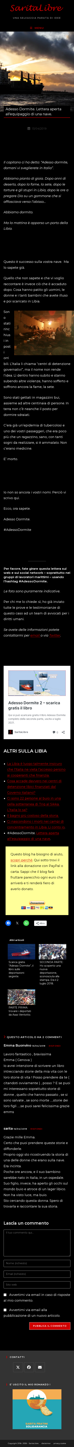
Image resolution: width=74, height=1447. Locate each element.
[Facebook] (29, 1367)
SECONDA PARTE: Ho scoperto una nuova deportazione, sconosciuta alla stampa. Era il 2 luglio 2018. (51, 973)
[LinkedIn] (40, 1367)
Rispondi (55, 1046)
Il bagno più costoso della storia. (33, 816)
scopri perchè (22, 860)
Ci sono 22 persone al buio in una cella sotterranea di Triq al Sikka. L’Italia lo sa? (34, 804)
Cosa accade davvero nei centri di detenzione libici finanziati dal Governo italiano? (34, 787)
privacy (57, 1443)
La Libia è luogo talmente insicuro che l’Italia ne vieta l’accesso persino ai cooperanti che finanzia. (36, 769)
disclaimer (46, 1443)
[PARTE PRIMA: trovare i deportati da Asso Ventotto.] (21, 997)
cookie (63, 1443)
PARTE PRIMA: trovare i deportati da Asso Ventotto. (20, 1011)
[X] (18, 1367)
